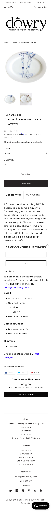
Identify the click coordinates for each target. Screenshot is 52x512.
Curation (26, 434)
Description (14, 194)
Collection (26, 431)
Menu (10, 7)
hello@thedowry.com (26, 477)
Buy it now (26, 184)
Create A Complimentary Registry (26, 424)
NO (26, 263)
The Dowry (30, 500)
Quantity (9, 159)
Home (6, 42)
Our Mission (26, 454)
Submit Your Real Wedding (26, 438)
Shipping (9, 142)
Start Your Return (26, 461)
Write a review (26, 394)
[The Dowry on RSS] (41, 491)
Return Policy (26, 457)
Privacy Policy (26, 464)
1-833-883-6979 (26, 481)
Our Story (33, 194)
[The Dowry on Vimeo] (35, 491)
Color (7, 148)
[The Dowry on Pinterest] (23, 491)
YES (26, 254)
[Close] (47, 245)
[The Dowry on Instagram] (29, 491)
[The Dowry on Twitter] (10, 491)
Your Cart (42, 7)
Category (26, 427)
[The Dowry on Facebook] (16, 491)
